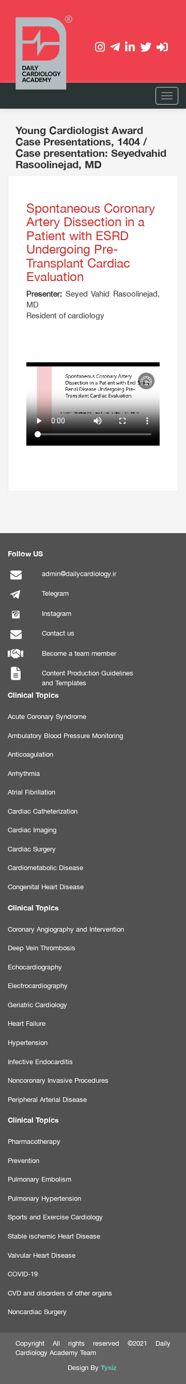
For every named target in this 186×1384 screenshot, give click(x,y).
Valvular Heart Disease (41, 1255)
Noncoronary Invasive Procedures (58, 1080)
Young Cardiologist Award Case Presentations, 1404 (79, 136)
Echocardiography (35, 967)
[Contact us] (15, 639)
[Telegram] (15, 599)
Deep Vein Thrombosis (41, 948)
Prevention (23, 1161)
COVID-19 (23, 1274)
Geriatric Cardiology (37, 1005)
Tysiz (109, 1367)
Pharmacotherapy (34, 1141)
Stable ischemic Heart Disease (54, 1236)
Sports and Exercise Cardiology (55, 1217)
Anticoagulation (30, 754)
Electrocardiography (38, 986)
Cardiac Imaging (32, 830)
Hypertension (28, 1043)
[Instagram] (15, 620)
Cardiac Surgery (32, 849)
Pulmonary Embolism (39, 1179)
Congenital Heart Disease (46, 887)
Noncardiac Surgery (37, 1312)
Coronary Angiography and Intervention (66, 929)
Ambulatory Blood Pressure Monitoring (65, 736)
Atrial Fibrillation (31, 792)
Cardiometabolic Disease (45, 868)
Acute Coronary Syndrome (47, 716)
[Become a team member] (15, 660)
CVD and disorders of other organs (60, 1293)
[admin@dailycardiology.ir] (15, 580)
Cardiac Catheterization (43, 811)
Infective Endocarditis (40, 1062)
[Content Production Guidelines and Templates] (15, 679)
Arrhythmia (24, 773)
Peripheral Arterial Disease (47, 1099)
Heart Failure (26, 1023)
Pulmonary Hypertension (44, 1198)
